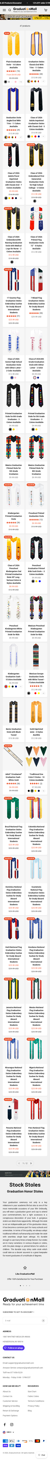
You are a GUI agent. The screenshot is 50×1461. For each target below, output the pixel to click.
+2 (43, 693)
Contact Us (7, 1396)
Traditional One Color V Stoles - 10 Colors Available (36, 777)
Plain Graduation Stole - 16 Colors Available (13, 65)
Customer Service (10, 1401)
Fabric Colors (33, 1396)
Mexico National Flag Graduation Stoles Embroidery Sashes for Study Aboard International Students (36, 1016)
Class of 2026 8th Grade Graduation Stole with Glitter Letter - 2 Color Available (36, 365)
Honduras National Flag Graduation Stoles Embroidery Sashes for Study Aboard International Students (36, 956)
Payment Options (10, 1415)
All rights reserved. (28, 1453)
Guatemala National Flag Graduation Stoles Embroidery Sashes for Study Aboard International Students (36, 896)
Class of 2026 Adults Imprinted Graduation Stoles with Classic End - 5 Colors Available (36, 123)
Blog (30, 1411)
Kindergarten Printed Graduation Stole (13, 516)
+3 (21, 198)
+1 (43, 136)
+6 (43, 791)
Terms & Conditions (36, 1401)
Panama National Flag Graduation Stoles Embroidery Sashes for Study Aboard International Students (14, 1137)
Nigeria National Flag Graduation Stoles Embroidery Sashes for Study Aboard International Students (36, 1076)
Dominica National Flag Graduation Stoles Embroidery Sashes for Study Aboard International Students (14, 896)
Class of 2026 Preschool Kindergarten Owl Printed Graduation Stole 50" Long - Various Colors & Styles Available (13, 574)
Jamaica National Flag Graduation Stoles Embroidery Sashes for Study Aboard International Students (14, 1016)
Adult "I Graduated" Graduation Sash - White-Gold (13, 777)
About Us (7, 1391)
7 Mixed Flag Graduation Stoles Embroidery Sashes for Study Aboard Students (36, 304)
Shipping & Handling (11, 1406)
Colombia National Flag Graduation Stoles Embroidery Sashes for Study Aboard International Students (36, 835)
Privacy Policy (33, 1406)
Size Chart (32, 1391)
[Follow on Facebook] (5, 1424)
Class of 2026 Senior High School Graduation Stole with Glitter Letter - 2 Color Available (13, 365)
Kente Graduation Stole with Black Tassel (13, 732)
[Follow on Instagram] (12, 1424)
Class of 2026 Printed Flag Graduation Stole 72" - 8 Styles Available (36, 243)
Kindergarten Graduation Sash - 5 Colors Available (14, 677)
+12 (20, 82)
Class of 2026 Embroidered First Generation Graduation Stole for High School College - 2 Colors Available (36, 182)
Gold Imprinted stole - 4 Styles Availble (36, 732)
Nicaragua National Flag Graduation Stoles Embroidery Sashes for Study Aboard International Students (13, 1076)
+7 (43, 81)
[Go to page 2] (31, 1163)
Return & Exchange (11, 1411)
